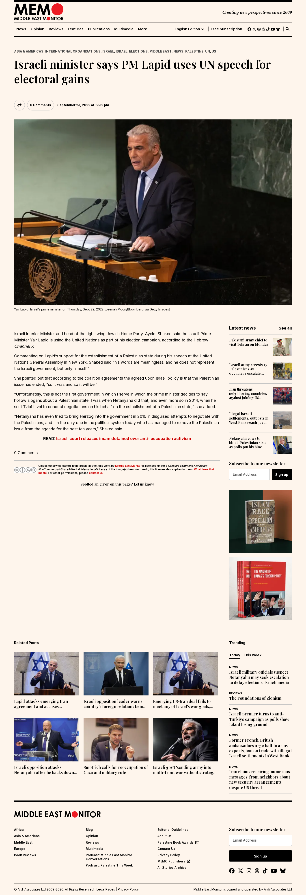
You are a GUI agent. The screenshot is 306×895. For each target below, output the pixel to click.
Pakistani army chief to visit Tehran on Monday (249, 342)
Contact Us (166, 849)
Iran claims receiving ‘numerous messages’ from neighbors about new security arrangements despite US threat (259, 779)
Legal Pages (106, 889)
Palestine (194, 51)
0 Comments (40, 105)
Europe (19, 849)
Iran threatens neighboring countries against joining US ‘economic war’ (248, 393)
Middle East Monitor (128, 465)
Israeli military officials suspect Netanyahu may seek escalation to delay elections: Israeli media (259, 677)
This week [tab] (252, 655)
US (214, 51)
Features (76, 29)
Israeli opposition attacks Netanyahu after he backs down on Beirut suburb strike (44, 770)
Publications (99, 29)
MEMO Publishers (171, 861)
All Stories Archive (172, 867)
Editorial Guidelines (172, 829)
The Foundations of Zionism (255, 698)
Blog (89, 829)
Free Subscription (226, 29)
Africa (19, 829)
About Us (164, 836)
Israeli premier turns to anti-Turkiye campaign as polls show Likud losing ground (259, 719)
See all (285, 328)
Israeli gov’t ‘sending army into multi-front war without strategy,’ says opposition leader (185, 770)
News (21, 29)
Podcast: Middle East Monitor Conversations (109, 857)
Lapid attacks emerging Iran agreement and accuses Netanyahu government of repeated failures (41, 704)
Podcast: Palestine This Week (109, 865)
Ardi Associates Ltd (278, 889)
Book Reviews (25, 855)
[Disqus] (117, 549)
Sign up (281, 474)
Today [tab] (234, 655)
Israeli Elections (132, 51)
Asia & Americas (28, 51)
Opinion (37, 29)
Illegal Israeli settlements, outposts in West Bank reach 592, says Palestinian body (248, 417)
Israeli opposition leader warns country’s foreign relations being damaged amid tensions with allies (116, 704)
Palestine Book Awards (175, 842)
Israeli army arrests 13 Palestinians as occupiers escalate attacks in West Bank (248, 369)
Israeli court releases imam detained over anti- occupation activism (123, 438)
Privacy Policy (168, 855)
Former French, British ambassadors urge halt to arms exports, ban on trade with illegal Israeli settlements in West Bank (260, 748)
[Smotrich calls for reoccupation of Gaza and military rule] (116, 739)
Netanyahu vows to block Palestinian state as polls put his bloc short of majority (248, 442)
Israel (108, 51)
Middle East (160, 51)
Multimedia (124, 29)
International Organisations (73, 51)
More (142, 29)
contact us (96, 473)
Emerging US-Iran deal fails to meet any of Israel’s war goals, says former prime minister (182, 704)
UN (207, 51)
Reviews (56, 29)
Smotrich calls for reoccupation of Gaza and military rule (116, 770)
